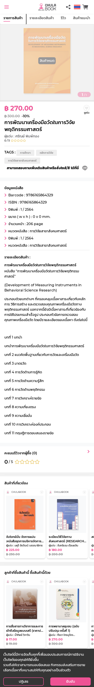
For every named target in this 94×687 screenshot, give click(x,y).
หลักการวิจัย (46, 152)
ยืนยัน (70, 681)
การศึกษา (25, 152)
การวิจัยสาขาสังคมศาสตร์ (22, 160)
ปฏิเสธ (23, 681)
